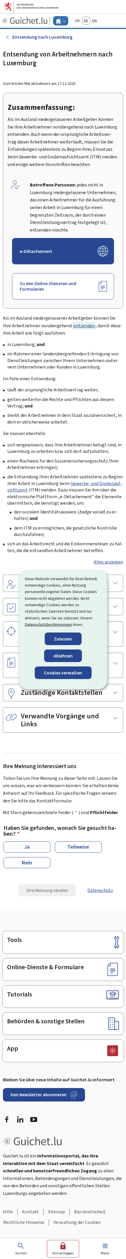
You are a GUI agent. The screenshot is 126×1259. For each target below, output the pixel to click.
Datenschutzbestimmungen (48, 624)
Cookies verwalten (63, 673)
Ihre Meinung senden (47, 890)
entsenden (84, 326)
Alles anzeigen (108, 562)
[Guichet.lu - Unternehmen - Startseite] (25, 20)
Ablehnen (63, 655)
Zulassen (63, 639)
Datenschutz (100, 890)
